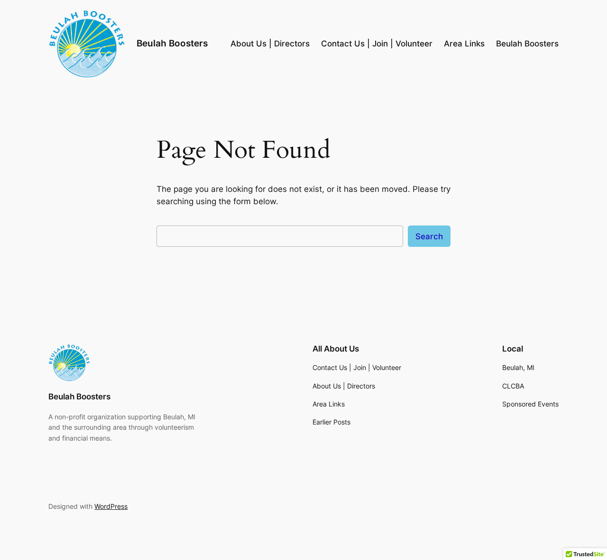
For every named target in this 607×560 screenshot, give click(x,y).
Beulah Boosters (172, 43)
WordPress (111, 506)
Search (429, 236)
